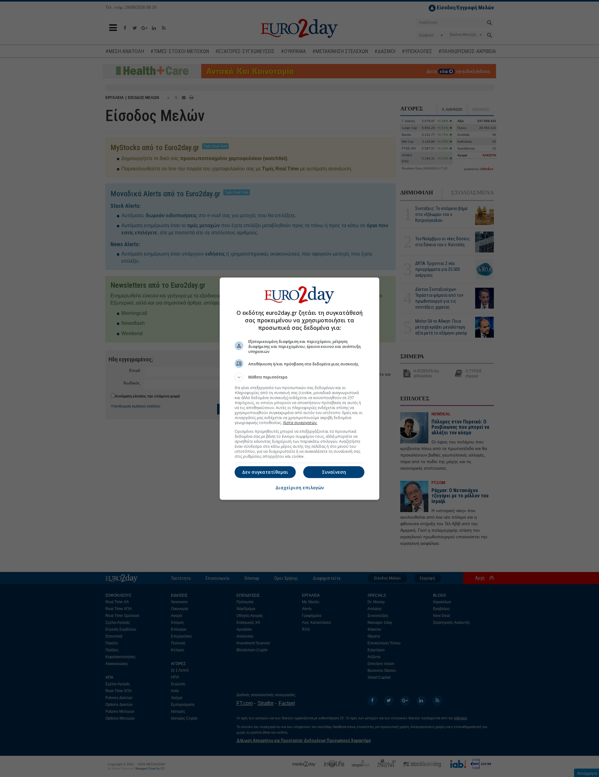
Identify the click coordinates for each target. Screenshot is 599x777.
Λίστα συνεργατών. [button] (300, 422)
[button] (299, 377)
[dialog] (299, 388)
